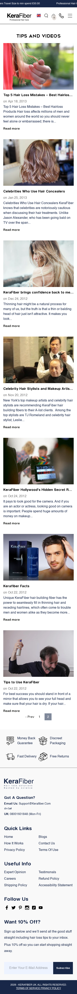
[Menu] (70, 16)
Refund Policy (49, 879)
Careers (10, 879)
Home (8, 837)
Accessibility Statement (55, 885)
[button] (46, 16)
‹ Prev (29, 716)
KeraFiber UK (27, 985)
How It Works (13, 843)
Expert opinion (15, 872)
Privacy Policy (14, 850)
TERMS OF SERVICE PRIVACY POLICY (38, 988)
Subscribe (63, 968)
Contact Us (47, 843)
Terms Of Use (48, 850)
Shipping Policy (15, 885)
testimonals (47, 872)
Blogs (43, 837)
